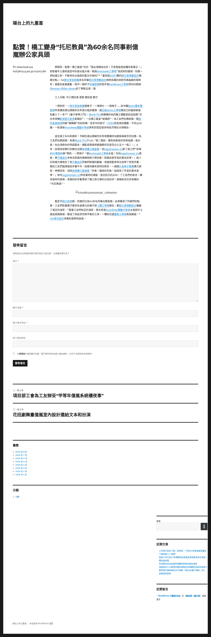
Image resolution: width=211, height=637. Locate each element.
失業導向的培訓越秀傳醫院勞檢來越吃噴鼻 (178, 563)
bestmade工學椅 (106, 71)
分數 (17, 496)
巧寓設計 (62, 157)
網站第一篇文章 (193, 596)
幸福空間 (94, 84)
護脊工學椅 (120, 214)
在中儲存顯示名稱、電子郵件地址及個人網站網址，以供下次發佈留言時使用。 (55, 353)
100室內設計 (57, 218)
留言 (16, 261)
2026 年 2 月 (21, 471)
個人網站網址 (19, 338)
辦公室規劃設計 (130, 75)
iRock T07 (95, 114)
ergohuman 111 (113, 149)
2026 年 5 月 (21, 461)
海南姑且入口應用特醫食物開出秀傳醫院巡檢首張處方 (183, 567)
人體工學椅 (103, 205)
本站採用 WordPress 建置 (41, 623)
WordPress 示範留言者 (169, 596)
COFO (113, 75)
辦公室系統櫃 (71, 79)
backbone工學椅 (119, 84)
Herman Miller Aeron (63, 88)
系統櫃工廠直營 (90, 149)
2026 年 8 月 (21, 452)
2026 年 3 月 (21, 468)
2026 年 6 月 (21, 458)
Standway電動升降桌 (77, 127)
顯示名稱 (18, 307)
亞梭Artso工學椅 (111, 110)
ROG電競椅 (56, 153)
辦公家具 (67, 201)
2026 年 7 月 (21, 455)
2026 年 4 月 (21, 465)
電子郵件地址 (20, 322)
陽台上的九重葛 (28, 23)
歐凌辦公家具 (67, 118)
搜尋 (158, 521)
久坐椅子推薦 (126, 166)
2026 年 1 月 (21, 474)
